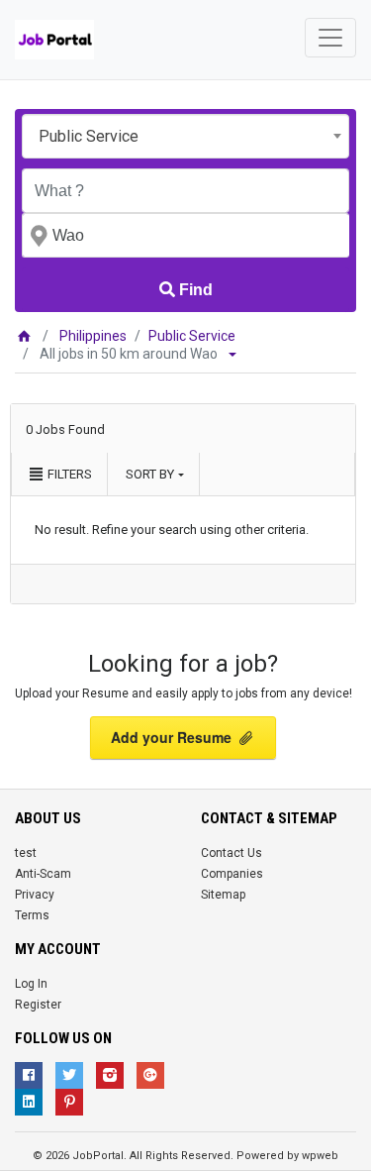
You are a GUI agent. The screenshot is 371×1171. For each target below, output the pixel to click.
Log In (31, 984)
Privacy (34, 895)
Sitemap (223, 895)
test (26, 853)
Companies (232, 874)
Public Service (191, 336)
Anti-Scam (43, 874)
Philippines (93, 336)
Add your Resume (173, 737)
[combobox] (185, 136)
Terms (32, 915)
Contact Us (231, 853)
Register (38, 1004)
